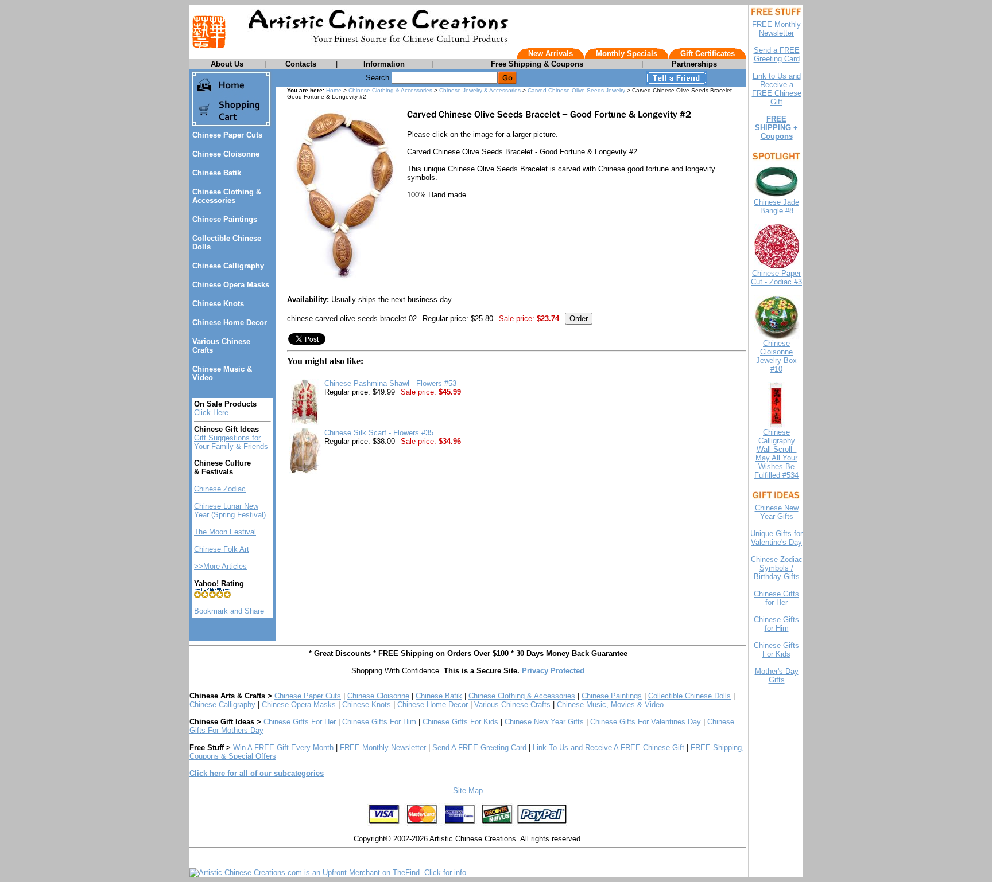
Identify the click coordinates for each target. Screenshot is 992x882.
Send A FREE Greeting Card (479, 747)
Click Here (211, 412)
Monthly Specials (626, 53)
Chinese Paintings (224, 219)
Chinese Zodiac (220, 489)
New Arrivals (550, 53)
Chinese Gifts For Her (300, 721)
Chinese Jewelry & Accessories (480, 90)
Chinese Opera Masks (230, 284)
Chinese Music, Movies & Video (610, 704)
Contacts (300, 64)
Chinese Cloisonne (225, 154)
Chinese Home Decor (229, 322)
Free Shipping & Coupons (537, 64)
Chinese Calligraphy (228, 266)
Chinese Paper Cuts (227, 135)
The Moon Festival (225, 532)
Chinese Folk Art (221, 549)
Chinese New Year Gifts (544, 721)
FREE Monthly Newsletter (383, 747)
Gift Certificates (707, 53)
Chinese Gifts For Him (379, 721)
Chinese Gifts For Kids (460, 721)
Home (334, 90)
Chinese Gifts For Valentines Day (645, 721)
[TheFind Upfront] (328, 872)
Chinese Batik (216, 173)
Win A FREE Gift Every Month (283, 747)
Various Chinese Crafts (512, 704)
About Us (227, 64)
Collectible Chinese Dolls (689, 696)
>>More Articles (220, 566)
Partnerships (694, 64)
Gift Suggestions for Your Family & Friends (231, 442)
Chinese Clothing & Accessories (226, 196)
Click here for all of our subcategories (256, 773)
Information (384, 64)
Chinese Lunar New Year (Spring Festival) (230, 510)
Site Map (468, 790)
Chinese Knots (218, 303)
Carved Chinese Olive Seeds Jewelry (577, 90)
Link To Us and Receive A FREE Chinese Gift (608, 747)
